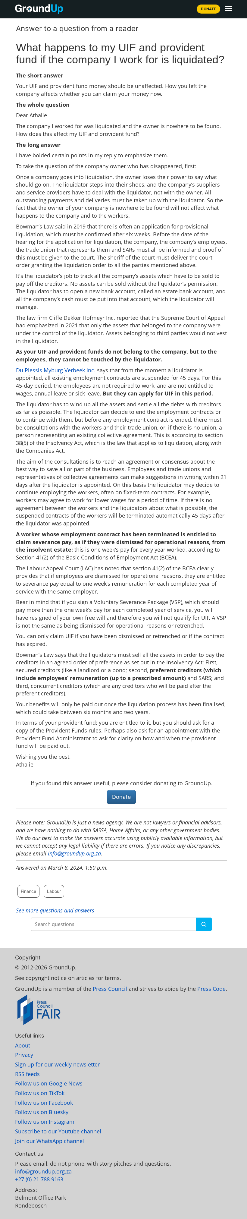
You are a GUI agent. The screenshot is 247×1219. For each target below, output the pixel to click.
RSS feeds (27, 1074)
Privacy (24, 1054)
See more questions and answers (55, 910)
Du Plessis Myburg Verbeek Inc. (55, 370)
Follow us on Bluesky (41, 1112)
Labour (54, 891)
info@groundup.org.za (74, 853)
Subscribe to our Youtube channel (58, 1131)
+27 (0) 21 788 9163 (39, 1179)
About (22, 1045)
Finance (28, 891)
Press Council (110, 988)
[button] (228, 8)
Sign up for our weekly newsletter (57, 1064)
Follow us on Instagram (44, 1121)
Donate (208, 9)
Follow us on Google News (49, 1083)
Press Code (211, 988)
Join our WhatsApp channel (49, 1141)
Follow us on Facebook (44, 1102)
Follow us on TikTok (39, 1093)
